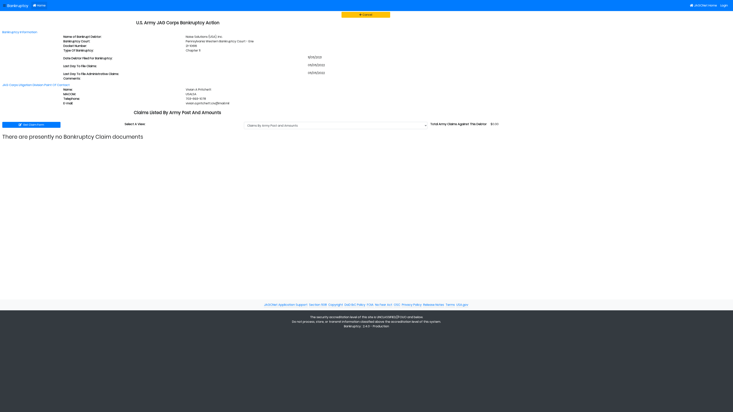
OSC (397, 305)
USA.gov (462, 305)
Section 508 (318, 305)
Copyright (335, 305)
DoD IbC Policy (355, 305)
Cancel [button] (367, 15)
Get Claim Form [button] (33, 125)
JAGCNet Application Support (286, 305)
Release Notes (433, 305)
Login (724, 5)
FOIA (370, 305)
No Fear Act (383, 305)
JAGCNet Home (705, 5)
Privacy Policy (412, 305)
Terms (450, 305)
